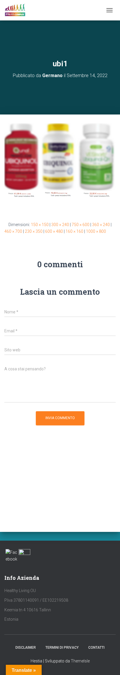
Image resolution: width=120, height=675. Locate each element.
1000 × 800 (96, 231)
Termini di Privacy (62, 647)
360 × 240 (101, 224)
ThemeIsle (80, 661)
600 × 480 (54, 231)
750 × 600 (80, 224)
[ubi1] (60, 167)
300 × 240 (60, 224)
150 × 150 (40, 224)
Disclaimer (25, 647)
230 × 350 (34, 231)
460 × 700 (13, 231)
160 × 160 (74, 231)
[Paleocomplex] (17, 10)
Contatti (96, 647)
